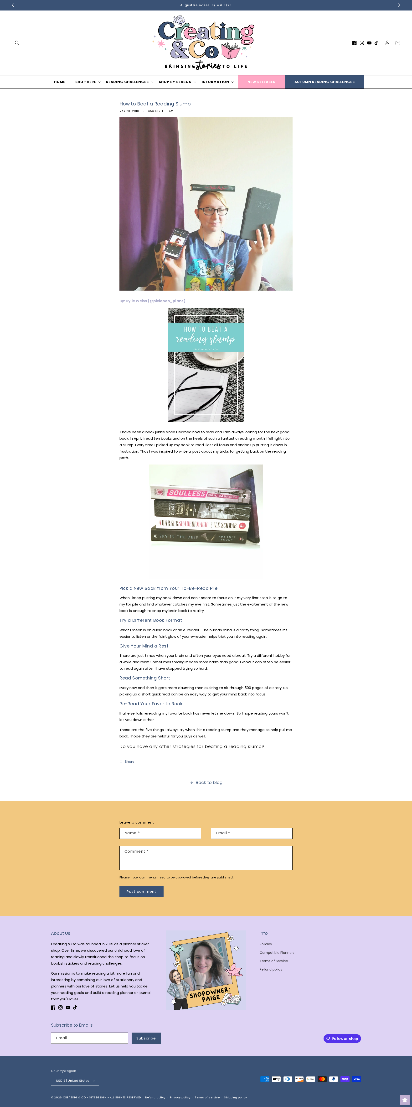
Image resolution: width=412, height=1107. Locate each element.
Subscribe (146, 1038)
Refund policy (271, 969)
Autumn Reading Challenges (324, 81)
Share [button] (129, 761)
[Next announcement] (399, 5)
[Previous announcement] (13, 5)
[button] (17, 43)
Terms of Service (274, 961)
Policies (266, 944)
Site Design (98, 1097)
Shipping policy (235, 1097)
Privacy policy (180, 1097)
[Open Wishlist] (405, 1100)
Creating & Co (74, 1097)
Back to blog (209, 782)
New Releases (261, 81)
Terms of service (207, 1097)
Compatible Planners (277, 952)
